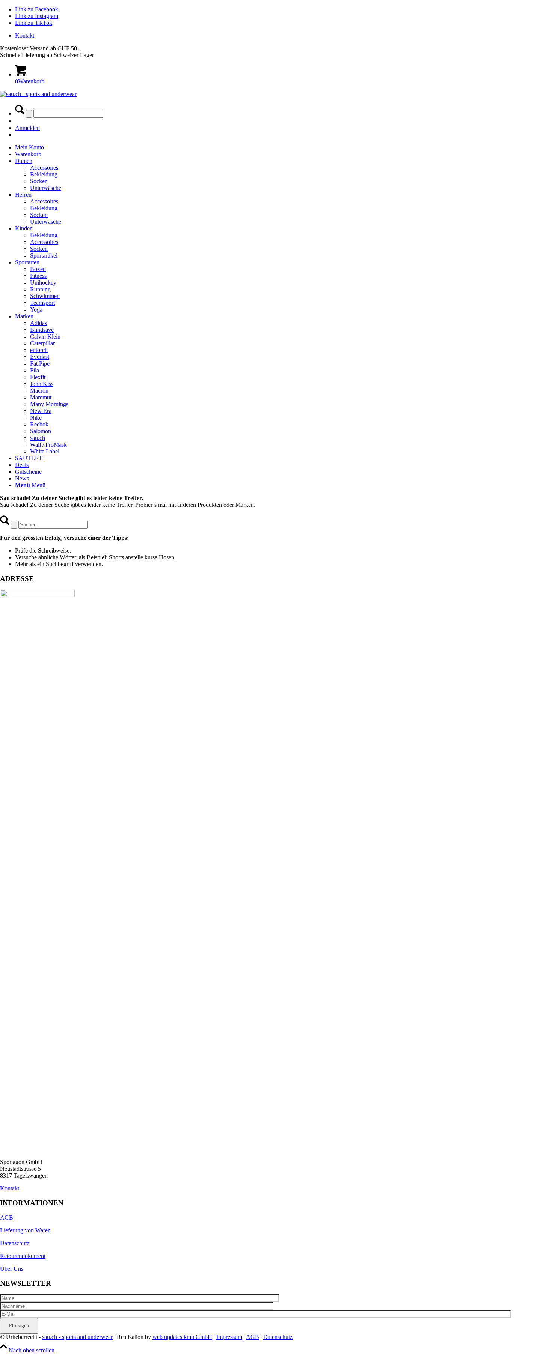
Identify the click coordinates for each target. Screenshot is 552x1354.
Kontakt (24, 35)
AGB (6, 1217)
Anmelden (27, 128)
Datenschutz (14, 1243)
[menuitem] (283, 35)
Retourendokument (22, 1256)
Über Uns (11, 1268)
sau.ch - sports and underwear (77, 1337)
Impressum (229, 1337)
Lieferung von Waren (25, 1230)
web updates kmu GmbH (182, 1337)
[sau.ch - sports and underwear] (38, 94)
